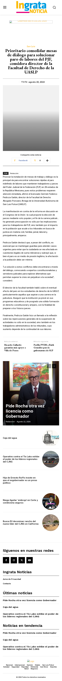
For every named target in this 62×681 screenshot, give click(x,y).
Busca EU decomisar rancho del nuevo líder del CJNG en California (20, 522)
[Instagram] (14, 560)
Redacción (14, 173)
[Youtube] (29, 560)
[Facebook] (6, 560)
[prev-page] (49, 366)
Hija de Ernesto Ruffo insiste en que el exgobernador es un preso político (20, 480)
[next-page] (54, 366)
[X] (21, 560)
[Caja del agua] (50, 438)
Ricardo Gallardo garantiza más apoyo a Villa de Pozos (15, 348)
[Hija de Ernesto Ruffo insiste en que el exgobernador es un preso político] (50, 480)
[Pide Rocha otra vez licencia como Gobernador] (31, 393)
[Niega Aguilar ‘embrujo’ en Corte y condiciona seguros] (50, 501)
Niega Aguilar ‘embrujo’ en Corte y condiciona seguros (20, 501)
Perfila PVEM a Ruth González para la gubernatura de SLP (44, 348)
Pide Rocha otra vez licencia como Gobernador (25, 411)
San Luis (31, 46)
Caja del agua (10, 438)
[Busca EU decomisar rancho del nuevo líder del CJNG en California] (50, 522)
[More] (47, 160)
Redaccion (10, 422)
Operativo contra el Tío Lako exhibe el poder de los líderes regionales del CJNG (21, 459)
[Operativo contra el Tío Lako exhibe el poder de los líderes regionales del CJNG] (50, 459)
